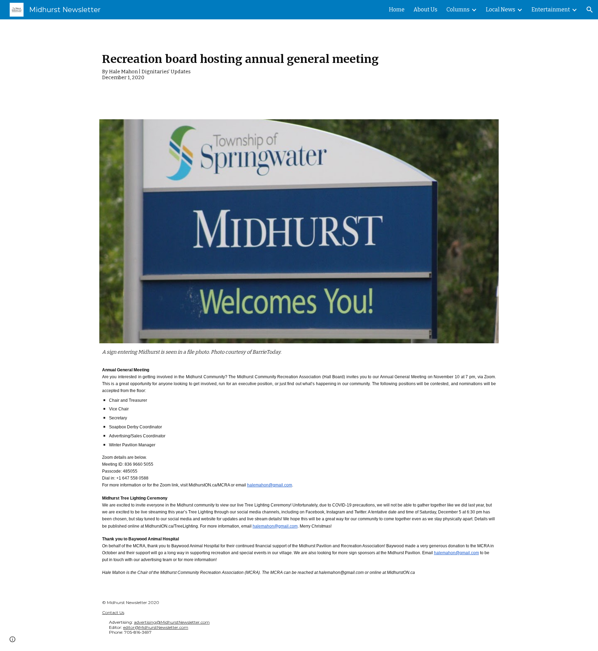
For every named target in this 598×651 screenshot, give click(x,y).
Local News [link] (500, 9)
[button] (589, 9)
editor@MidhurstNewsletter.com (155, 627)
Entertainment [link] (551, 9)
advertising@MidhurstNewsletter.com (172, 622)
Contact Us (113, 612)
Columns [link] (458, 9)
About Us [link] (425, 9)
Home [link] (397, 9)
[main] (299, 65)
